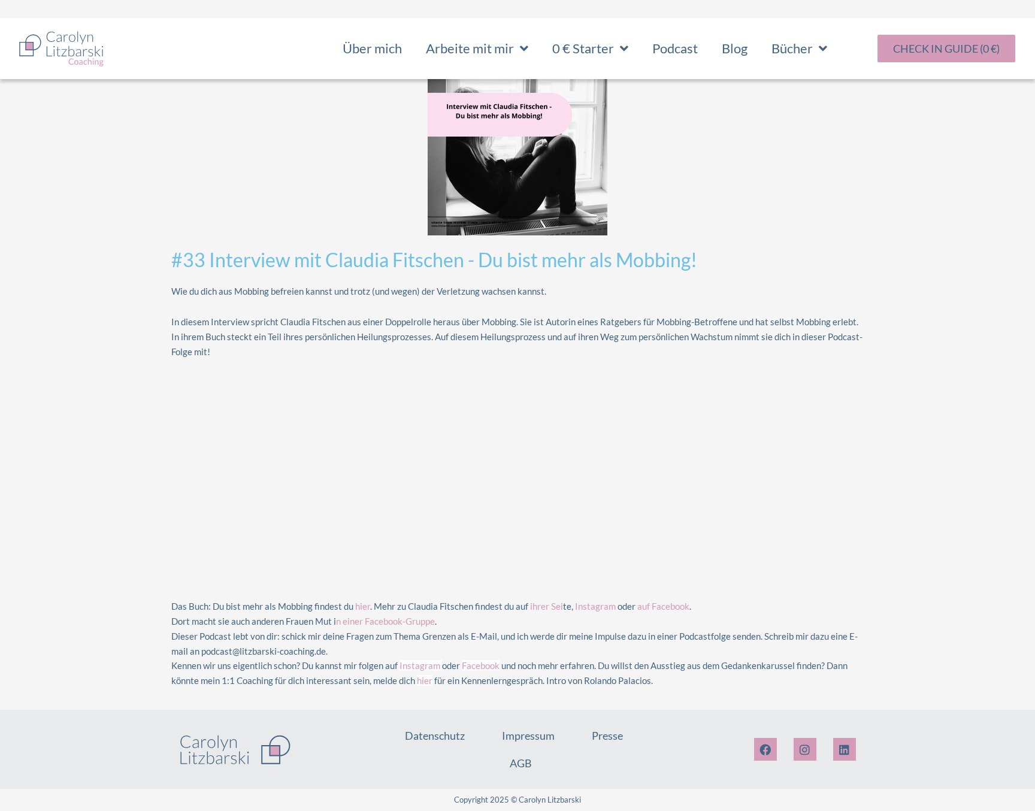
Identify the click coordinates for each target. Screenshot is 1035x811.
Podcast (675, 48)
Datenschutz (435, 735)
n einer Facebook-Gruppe (385, 621)
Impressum (528, 735)
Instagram (595, 606)
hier (362, 606)
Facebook (481, 665)
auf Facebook (663, 606)
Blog (735, 48)
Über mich (372, 48)
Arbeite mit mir (470, 48)
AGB (521, 763)
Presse (607, 735)
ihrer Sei (546, 606)
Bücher (792, 48)
